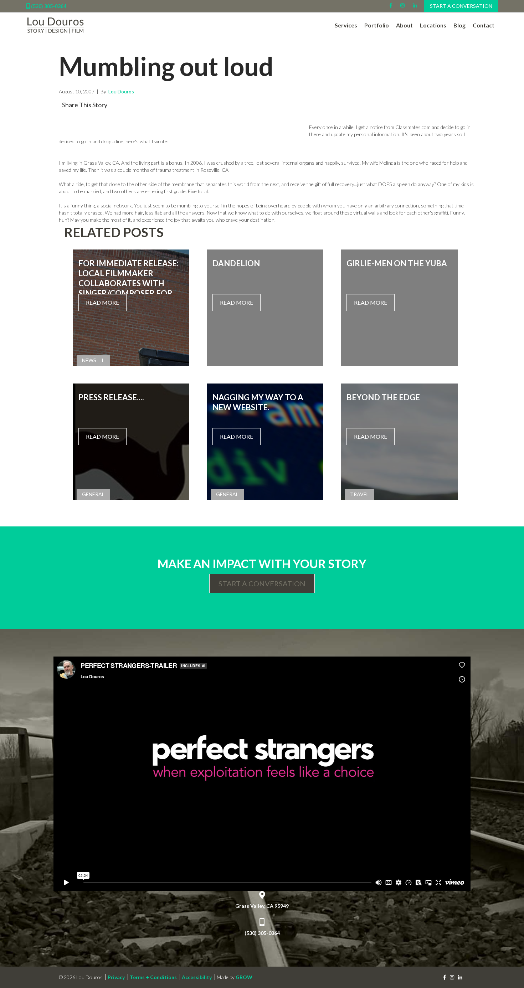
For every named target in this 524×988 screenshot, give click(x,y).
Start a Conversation (461, 6)
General (93, 494)
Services (346, 25)
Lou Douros (120, 91)
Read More (102, 302)
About (404, 25)
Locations (433, 25)
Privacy (116, 977)
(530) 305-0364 (48, 6)
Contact (483, 25)
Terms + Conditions (153, 977)
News (89, 360)
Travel (359, 494)
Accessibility (197, 977)
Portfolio (376, 25)
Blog (459, 25)
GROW (244, 977)
